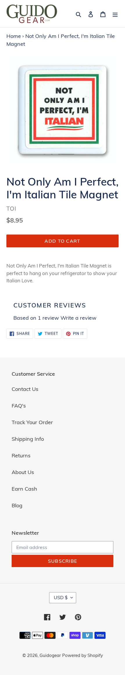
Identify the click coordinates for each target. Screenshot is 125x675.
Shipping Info (28, 439)
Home (13, 36)
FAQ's (19, 405)
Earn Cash (24, 488)
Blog (17, 505)
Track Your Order (32, 422)
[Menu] (115, 13)
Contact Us (25, 389)
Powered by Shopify (82, 655)
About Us (23, 472)
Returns (21, 455)
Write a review (78, 317)
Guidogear (50, 655)
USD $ (61, 597)
